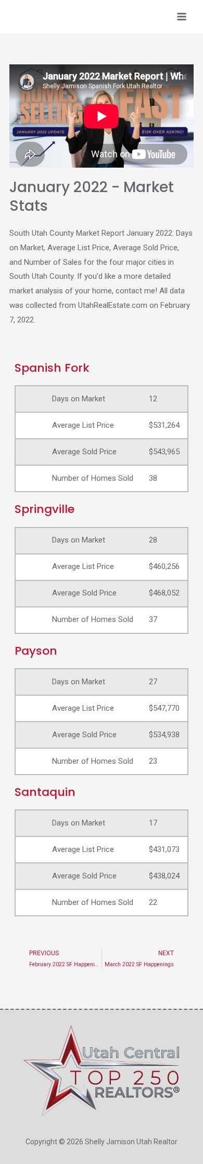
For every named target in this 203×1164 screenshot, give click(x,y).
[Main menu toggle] (182, 17)
